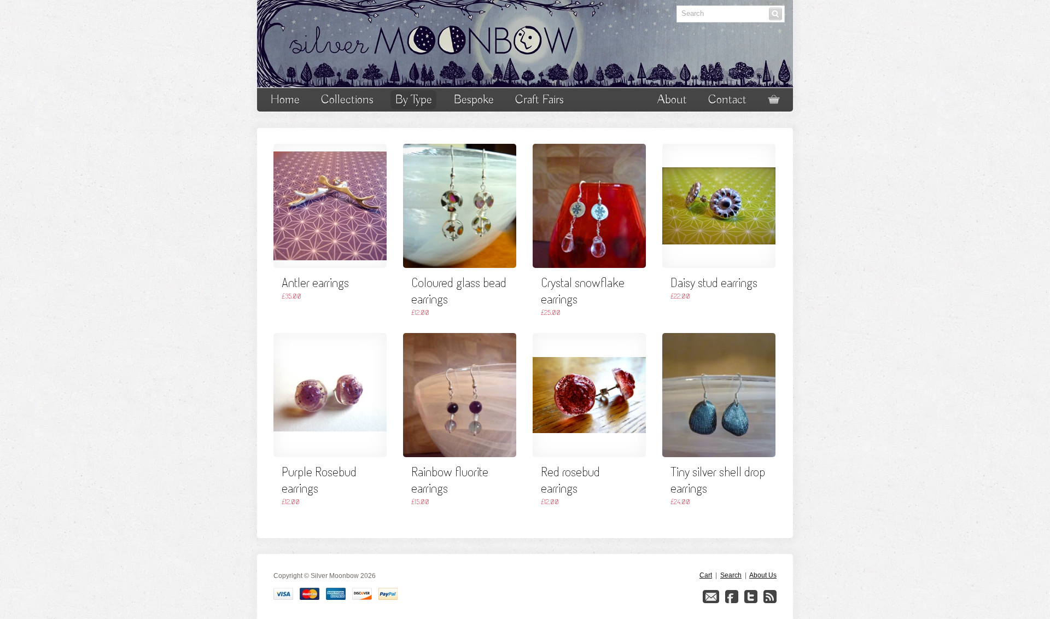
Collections (347, 100)
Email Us (711, 596)
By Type (413, 100)
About (672, 100)
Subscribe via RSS (770, 596)
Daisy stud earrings (713, 282)
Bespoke (473, 100)
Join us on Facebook (731, 596)
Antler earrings (315, 282)
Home (285, 100)
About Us (763, 575)
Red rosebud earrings (570, 479)
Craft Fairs (539, 100)
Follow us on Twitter (750, 596)
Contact (727, 100)
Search (731, 575)
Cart (705, 575)
